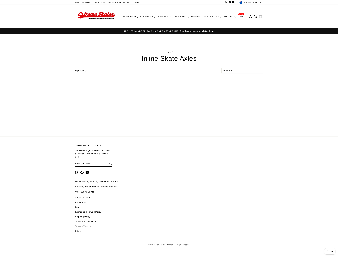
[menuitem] (130, 16)
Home (168, 52)
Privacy (78, 231)
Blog (77, 2)
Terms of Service (83, 226)
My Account (99, 2)
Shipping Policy (82, 217)
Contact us (86, 2)
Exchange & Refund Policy (88, 212)
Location (136, 2)
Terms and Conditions (85, 221)
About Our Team (83, 197)
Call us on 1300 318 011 (118, 2)
